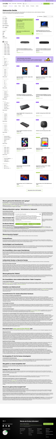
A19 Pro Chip (6, 108)
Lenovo (4, 31)
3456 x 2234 (6, 150)
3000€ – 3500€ (7, 51)
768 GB (5, 114)
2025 (5, 69)
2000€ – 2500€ (7, 48)
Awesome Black (6, 136)
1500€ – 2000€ (6, 47)
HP (3, 34)
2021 (5, 75)
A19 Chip (5, 107)
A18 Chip (5, 104)
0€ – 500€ (6, 43)
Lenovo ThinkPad (13, 205)
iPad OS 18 (6, 94)
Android (5, 91)
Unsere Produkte (31, 430)
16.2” (5, 86)
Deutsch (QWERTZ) (7, 158)
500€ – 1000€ (6, 44)
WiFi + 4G (5, 166)
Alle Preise (6, 41)
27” (4, 80)
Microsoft (5, 64)
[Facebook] (6, 426)
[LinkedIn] (3, 426)
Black (5, 140)
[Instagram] (9, 426)
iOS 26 (5, 93)
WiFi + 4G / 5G (6, 168)
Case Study (30, 434)
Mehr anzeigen (5, 37)
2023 (5, 72)
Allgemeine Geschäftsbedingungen (49, 431)
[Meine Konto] (52, 3)
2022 (5, 73)
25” (4, 82)
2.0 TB (5, 126)
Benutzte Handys (5, 235)
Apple (4, 36)
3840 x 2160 (6, 148)
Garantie (38, 430)
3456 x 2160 (6, 151)
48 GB (5, 118)
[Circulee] (5, 3)
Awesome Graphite (7, 137)
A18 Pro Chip (6, 105)
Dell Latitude (30, 205)
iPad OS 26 (6, 96)
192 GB (5, 115)
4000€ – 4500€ (7, 53)
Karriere (21, 433)
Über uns (30, 433)
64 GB (5, 116)
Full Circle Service (39, 433)
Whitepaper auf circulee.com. (21, 284)
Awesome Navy (6, 139)
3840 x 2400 (6, 147)
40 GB (5, 119)
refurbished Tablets (9, 283)
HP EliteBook (21, 205)
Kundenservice (22, 430)
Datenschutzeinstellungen (49, 435)
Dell (3, 33)
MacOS (5, 97)
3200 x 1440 (6, 153)
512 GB (5, 130)
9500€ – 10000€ (7, 54)
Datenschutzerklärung (27, 426)
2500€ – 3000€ (7, 50)
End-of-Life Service (45, 289)
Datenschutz (48, 432)
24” (4, 83)
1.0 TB (5, 129)
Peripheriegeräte (14, 380)
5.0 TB (5, 125)
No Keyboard (6, 161)
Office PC (20, 359)
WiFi (5, 165)
